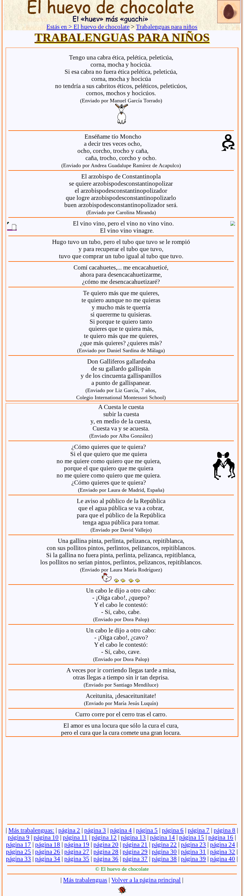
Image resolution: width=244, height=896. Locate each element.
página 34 (47, 858)
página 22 (164, 844)
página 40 (222, 858)
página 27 (76, 851)
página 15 (191, 837)
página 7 (198, 830)
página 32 (222, 851)
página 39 (193, 858)
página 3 (95, 830)
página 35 (76, 858)
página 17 (18, 844)
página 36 (105, 858)
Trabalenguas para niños (166, 26)
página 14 (162, 837)
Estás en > (59, 26)
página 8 (224, 830)
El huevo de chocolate (101, 26)
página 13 (133, 837)
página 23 (193, 844)
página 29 (135, 851)
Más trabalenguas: (31, 830)
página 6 (173, 830)
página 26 (47, 851)
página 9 (18, 837)
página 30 (164, 851)
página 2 (69, 830)
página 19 (76, 844)
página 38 (164, 858)
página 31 (193, 851)
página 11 (75, 837)
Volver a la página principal (146, 879)
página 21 (135, 844)
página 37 (135, 858)
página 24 (222, 844)
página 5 (147, 830)
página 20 (105, 844)
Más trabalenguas (85, 879)
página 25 (18, 851)
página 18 (47, 844)
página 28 (105, 851)
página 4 (121, 830)
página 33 (18, 858)
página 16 (220, 837)
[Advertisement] (122, 781)
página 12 (104, 837)
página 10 (46, 837)
